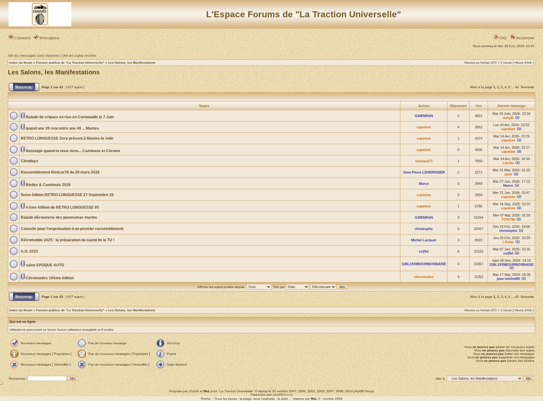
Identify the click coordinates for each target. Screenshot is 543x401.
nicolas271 (424, 161)
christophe (424, 229)
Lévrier (508, 163)
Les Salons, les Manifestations (131, 62)
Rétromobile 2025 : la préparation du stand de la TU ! (67, 240)
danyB (508, 118)
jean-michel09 (508, 279)
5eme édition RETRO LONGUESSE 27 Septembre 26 (67, 195)
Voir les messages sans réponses (34, 55)
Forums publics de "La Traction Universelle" (70, 62)
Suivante (527, 87)
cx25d (424, 251)
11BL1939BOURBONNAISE (424, 264)
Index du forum (20, 62)
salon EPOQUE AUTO (45, 265)
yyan (508, 174)
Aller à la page (481, 87)
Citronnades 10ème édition (50, 278)
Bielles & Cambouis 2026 (48, 185)
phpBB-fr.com (283, 394)
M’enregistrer (49, 38)
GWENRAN (424, 116)
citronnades (424, 277)
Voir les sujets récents (79, 55)
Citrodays (29, 161)
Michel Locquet (423, 240)
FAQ (503, 38)
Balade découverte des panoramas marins (59, 217)
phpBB (194, 391)
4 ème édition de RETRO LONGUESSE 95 (62, 207)
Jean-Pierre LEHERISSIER (424, 172)
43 (517, 87)
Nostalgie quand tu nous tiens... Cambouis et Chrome (73, 151)
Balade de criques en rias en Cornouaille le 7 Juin (70, 117)
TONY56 (508, 219)
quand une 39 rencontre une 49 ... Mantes (62, 128)
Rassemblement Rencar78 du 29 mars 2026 (60, 172)
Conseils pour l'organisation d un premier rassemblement (72, 229)
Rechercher (525, 38)
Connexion (22, 38)
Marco (424, 183)
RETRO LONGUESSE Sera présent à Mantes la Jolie (67, 138)
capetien (424, 127)
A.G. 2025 (29, 251)
